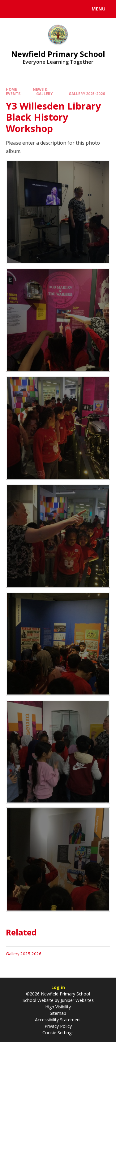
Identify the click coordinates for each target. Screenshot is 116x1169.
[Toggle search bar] (11, 9)
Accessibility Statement (58, 1020)
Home (11, 89)
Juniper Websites (76, 1000)
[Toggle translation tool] (27, 9)
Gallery (44, 93)
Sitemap (58, 1013)
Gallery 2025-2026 (87, 93)
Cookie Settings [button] (58, 1032)
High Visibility (58, 1007)
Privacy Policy (58, 1026)
